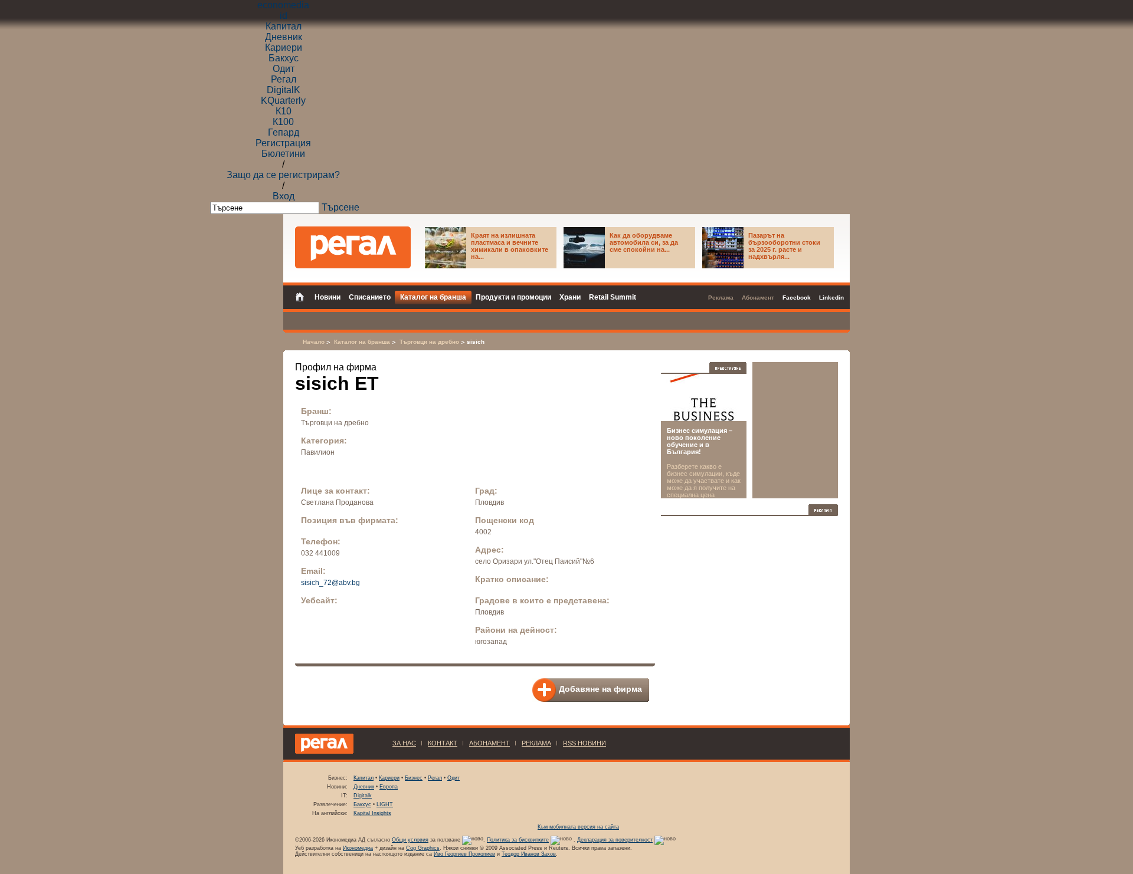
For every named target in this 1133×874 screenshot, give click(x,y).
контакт (442, 743)
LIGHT (384, 804)
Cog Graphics (423, 848)
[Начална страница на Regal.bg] (302, 296)
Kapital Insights (372, 813)
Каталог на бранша (362, 342)
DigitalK (283, 90)
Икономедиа (358, 848)
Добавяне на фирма (600, 689)
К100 (283, 122)
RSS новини (584, 743)
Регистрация (283, 143)
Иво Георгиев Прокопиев (464, 854)
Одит (283, 69)
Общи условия (410, 840)
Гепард (283, 132)
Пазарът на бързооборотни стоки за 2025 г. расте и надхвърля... (784, 246)
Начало (314, 342)
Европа (388, 787)
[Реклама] (823, 510)
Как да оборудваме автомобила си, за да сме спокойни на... (644, 242)
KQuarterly (283, 101)
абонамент (489, 743)
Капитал (284, 26)
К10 (284, 111)
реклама (536, 743)
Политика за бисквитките (518, 840)
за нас (404, 743)
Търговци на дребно (429, 342)
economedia (283, 5)
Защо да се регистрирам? (283, 175)
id (283, 16)
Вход (283, 196)
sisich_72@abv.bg (330, 583)
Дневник (283, 37)
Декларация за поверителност (615, 840)
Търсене (340, 207)
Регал (283, 79)
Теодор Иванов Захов (529, 854)
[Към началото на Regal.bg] (353, 247)
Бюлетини (283, 154)
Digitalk (362, 796)
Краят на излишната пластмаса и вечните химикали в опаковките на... (509, 246)
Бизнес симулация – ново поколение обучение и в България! (699, 441)
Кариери (283, 47)
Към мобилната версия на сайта (578, 827)
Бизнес (414, 778)
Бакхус (283, 58)
